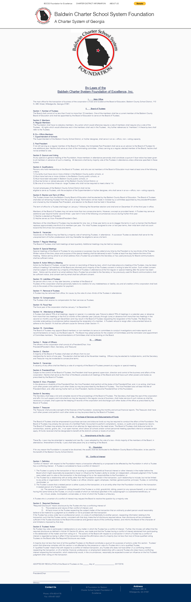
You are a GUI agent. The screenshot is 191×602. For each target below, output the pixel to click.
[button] (140, 3)
